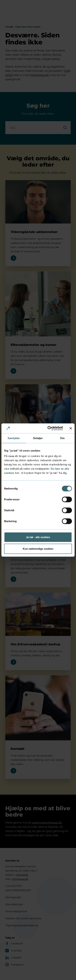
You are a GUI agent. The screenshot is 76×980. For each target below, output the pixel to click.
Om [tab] (62, 437)
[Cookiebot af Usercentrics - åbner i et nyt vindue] (48, 428)
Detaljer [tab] (38, 437)
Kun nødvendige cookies (38, 548)
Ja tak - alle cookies (38, 537)
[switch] (67, 499)
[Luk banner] (70, 428)
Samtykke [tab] (14, 437)
